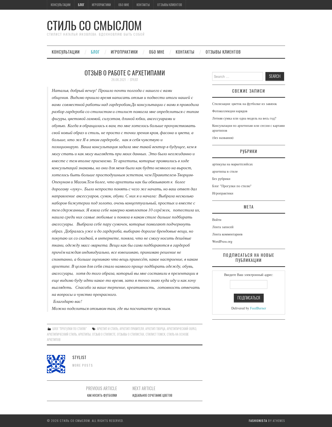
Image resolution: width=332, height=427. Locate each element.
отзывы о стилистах (130, 334)
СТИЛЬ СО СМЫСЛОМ (94, 25)
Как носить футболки (102, 395)
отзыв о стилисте (103, 334)
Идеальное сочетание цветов (152, 395)
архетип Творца (155, 328)
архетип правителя (132, 328)
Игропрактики (101, 4)
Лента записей (223, 227)
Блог (81, 4)
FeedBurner (258, 308)
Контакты (143, 4)
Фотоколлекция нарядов (229, 111)
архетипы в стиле (225, 171)
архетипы (84, 334)
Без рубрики (221, 178)
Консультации (60, 4)
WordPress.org (222, 241)
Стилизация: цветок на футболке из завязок (244, 103)
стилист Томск (155, 334)
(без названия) (223, 137)
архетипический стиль (62, 334)
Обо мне (123, 4)
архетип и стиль (107, 328)
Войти (216, 219)
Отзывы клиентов (169, 4)
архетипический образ (181, 328)
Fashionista (258, 420)
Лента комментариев (227, 234)
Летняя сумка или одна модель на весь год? (244, 118)
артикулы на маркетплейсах (232, 164)
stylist (134, 79)
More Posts (82, 365)
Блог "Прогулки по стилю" (69, 328)
